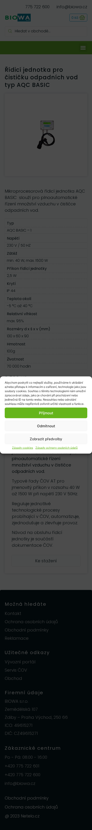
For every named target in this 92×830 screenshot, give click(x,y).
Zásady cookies (22, 447)
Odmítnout (46, 425)
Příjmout (46, 413)
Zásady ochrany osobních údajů (56, 447)
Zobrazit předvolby (46, 438)
